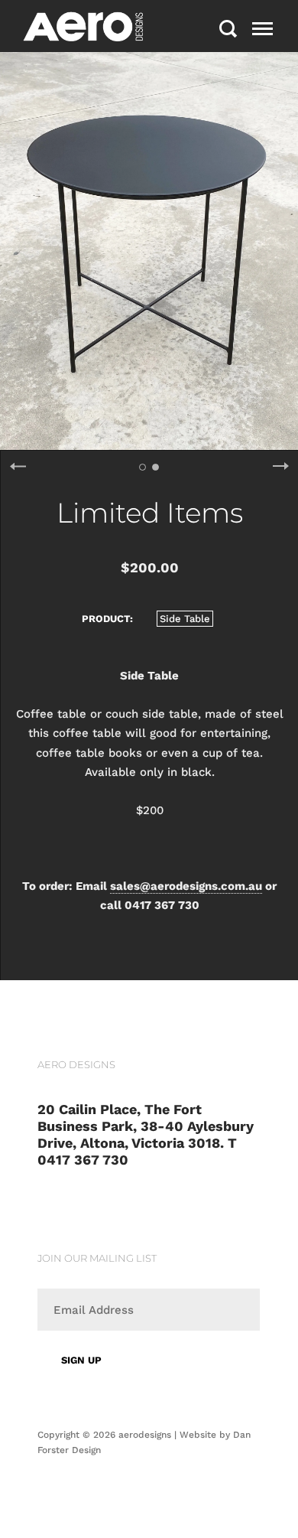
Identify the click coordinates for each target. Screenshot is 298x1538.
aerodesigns (144, 1434)
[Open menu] (262, 28)
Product (106, 618)
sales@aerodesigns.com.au (186, 886)
